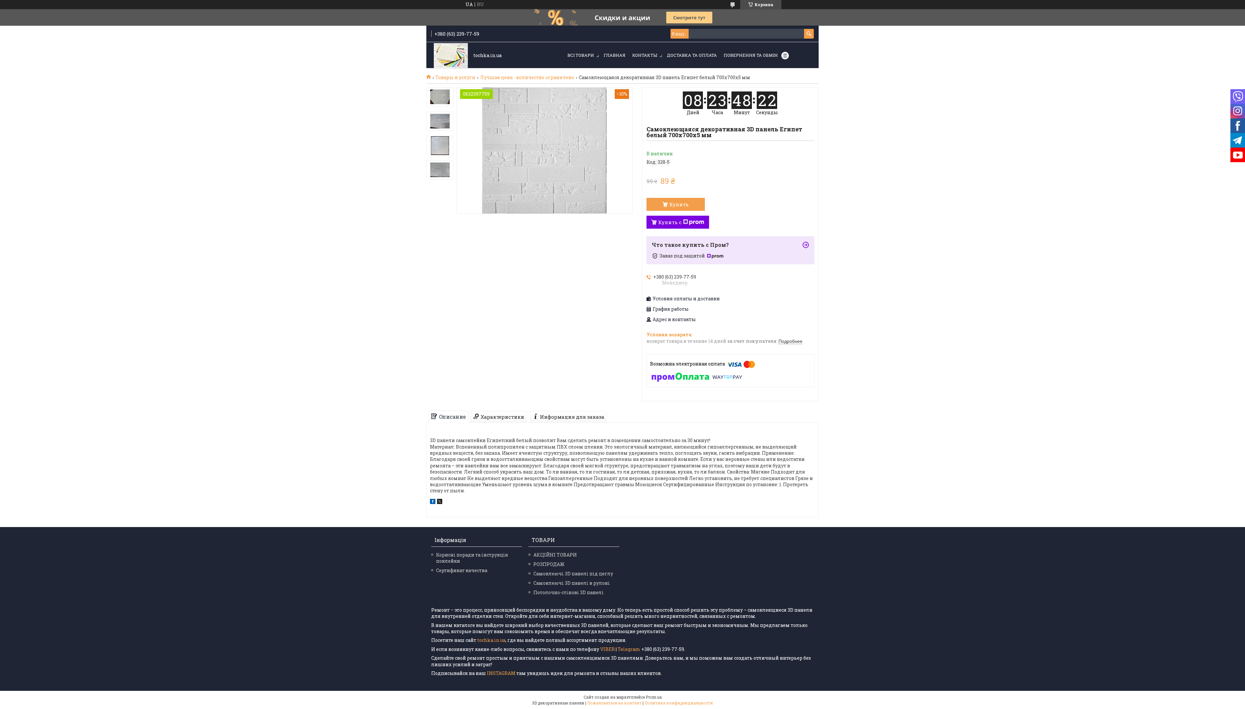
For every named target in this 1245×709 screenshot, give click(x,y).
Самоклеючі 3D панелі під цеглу (573, 574)
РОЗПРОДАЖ (548, 564)
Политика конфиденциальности (679, 702)
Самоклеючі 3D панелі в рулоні (571, 583)
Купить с (670, 222)
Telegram (629, 649)
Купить (679, 204)
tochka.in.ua (491, 640)
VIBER (607, 649)
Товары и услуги (455, 77)
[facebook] (432, 502)
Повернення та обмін (751, 55)
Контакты (644, 55)
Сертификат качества (461, 570)
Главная (614, 55)
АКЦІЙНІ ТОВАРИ (555, 555)
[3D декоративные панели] (451, 55)
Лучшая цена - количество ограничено (527, 77)
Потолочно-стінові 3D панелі (568, 592)
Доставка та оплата (692, 55)
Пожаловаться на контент (614, 702)
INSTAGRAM (501, 673)
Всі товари (580, 55)
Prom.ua (654, 697)
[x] (439, 502)
